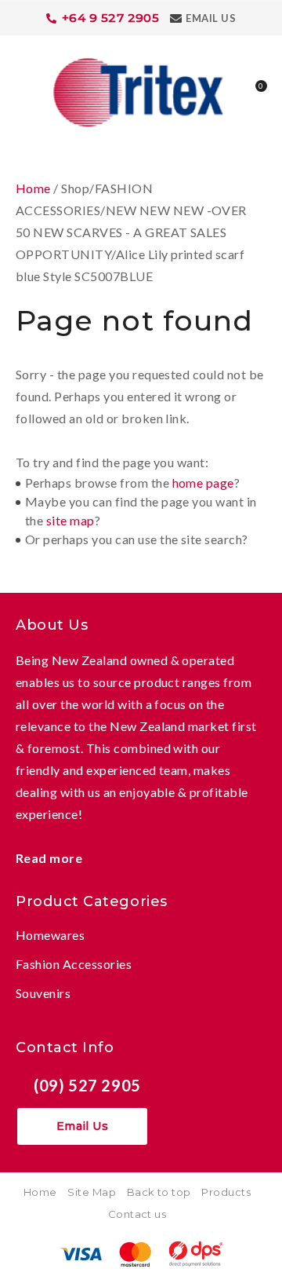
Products (226, 1192)
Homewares (50, 934)
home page (203, 482)
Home (33, 188)
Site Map (91, 1192)
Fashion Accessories (74, 963)
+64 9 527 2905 (111, 17)
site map (70, 520)
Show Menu (25, 90)
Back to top (159, 1192)
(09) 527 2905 (87, 1085)
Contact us (137, 1214)
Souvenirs (43, 992)
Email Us (211, 18)
